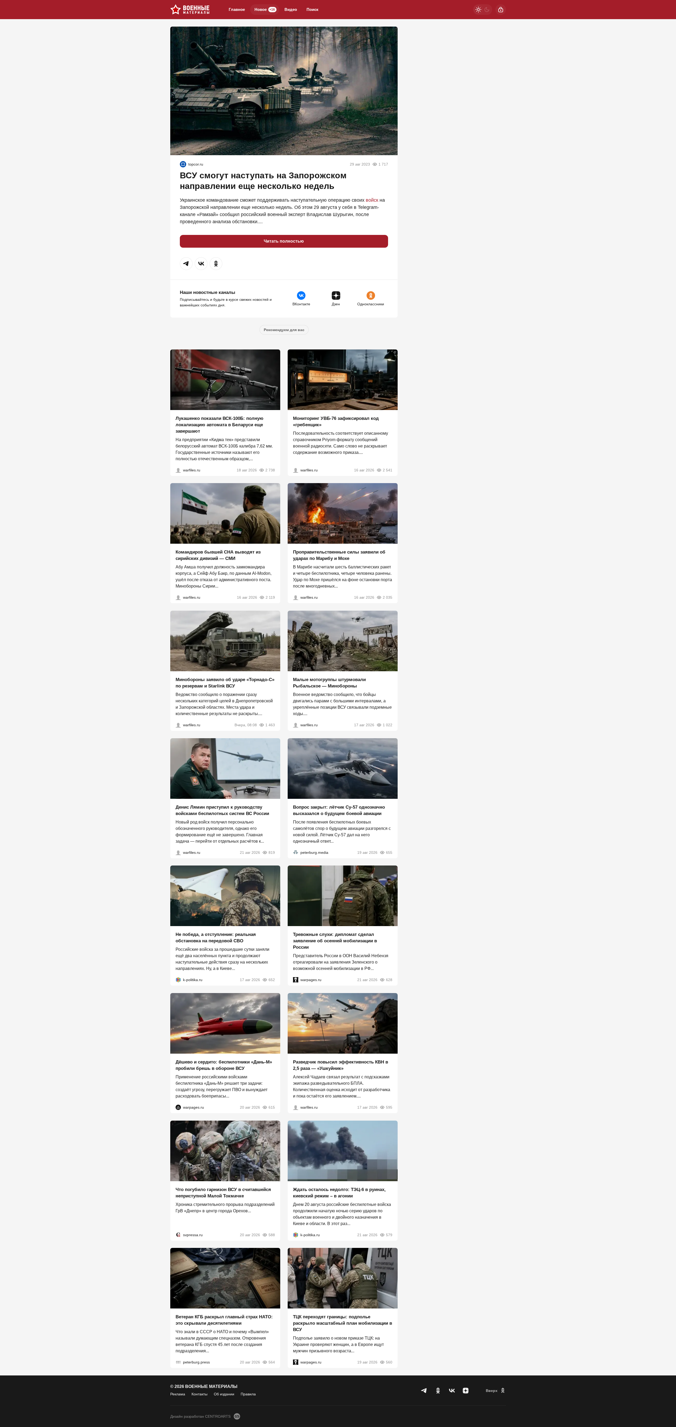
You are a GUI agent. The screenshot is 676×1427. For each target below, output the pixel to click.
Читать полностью (284, 241)
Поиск (312, 9)
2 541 (387, 470)
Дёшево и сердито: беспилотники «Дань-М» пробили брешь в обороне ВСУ (224, 1065)
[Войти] (500, 9)
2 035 (387, 597)
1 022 (387, 725)
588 (272, 1234)
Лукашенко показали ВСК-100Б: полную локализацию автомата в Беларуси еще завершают (219, 424)
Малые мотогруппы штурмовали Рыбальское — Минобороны (329, 683)
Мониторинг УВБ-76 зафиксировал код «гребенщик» (336, 421)
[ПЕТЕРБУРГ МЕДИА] (295, 852)
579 (389, 1234)
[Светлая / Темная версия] (482, 9)
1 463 (270, 725)
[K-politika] (178, 980)
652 (272, 980)
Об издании (224, 1394)
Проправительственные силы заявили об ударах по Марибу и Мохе (339, 555)
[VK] (452, 1390)
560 (389, 1362)
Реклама (177, 1394)
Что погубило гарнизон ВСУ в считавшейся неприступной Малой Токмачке (223, 1192)
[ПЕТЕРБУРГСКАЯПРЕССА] (178, 1362)
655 (389, 852)
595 (389, 1107)
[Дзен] (465, 1390)
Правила (248, 1394)
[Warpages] (295, 980)
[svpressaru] (178, 1234)
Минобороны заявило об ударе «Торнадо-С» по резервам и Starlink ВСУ (225, 683)
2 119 (270, 597)
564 (272, 1362)
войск (372, 200)
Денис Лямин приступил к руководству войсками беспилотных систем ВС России (222, 810)
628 (389, 980)
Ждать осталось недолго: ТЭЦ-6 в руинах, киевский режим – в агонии (339, 1192)
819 (272, 852)
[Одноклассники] (438, 1390)
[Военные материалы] (190, 9)
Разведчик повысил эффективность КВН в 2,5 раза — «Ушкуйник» (340, 1065)
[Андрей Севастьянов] (295, 725)
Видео (290, 9)
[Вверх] (496, 1390)
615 (272, 1107)
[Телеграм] (424, 1390)
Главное (237, 9)
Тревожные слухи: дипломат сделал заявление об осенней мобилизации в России (335, 941)
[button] (186, 263)
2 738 (270, 470)
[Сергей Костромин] (178, 470)
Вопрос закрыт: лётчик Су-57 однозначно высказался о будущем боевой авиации (339, 810)
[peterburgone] (178, 1107)
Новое (264, 9)
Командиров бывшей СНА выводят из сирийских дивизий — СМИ (218, 555)
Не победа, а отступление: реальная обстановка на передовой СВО (216, 937)
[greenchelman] (183, 164)
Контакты (199, 1394)
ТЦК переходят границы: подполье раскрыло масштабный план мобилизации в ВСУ (342, 1323)
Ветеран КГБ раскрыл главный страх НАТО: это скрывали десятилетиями (224, 1320)
